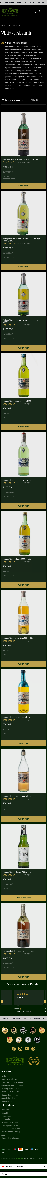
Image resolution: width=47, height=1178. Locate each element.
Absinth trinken (7, 1101)
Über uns (5, 1110)
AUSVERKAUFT (23, 186)
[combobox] (23, 1166)
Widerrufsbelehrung (9, 1122)
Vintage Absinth (22, 26)
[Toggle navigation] (43, 12)
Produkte (12, 26)
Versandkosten (7, 1119)
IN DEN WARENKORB (23, 898)
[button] (9, 162)
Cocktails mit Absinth (10, 1092)
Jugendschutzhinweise (10, 1129)
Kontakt (4, 1113)
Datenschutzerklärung (10, 1132)
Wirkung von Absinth (10, 1089)
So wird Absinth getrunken (12, 1082)
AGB (3, 1135)
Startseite (4, 26)
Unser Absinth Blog (9, 1079)
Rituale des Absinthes (10, 1095)
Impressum (6, 1116)
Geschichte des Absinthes (12, 1085)
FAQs (3, 1076)
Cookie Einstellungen (10, 1138)
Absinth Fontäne (8, 1098)
